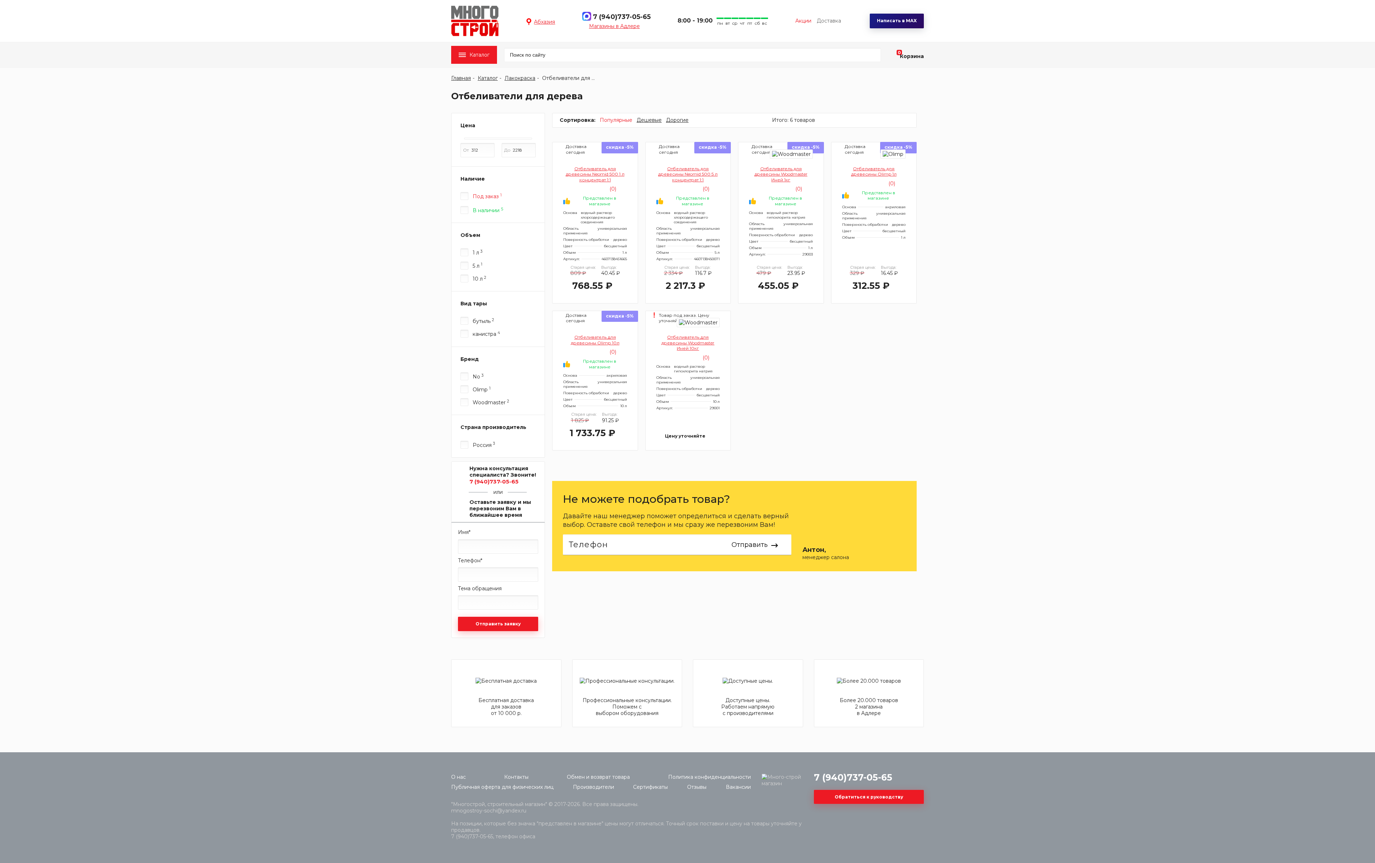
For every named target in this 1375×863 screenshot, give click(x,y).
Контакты (516, 777)
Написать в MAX (897, 20)
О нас (458, 777)
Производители (593, 787)
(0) (612, 189)
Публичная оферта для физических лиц (502, 787)
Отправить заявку (498, 623)
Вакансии (738, 787)
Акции (803, 21)
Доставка (829, 21)
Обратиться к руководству (869, 797)
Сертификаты (650, 787)
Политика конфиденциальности (709, 777)
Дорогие (677, 120)
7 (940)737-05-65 (622, 17)
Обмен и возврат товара (598, 777)
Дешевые (649, 120)
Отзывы (696, 787)
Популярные (616, 120)
